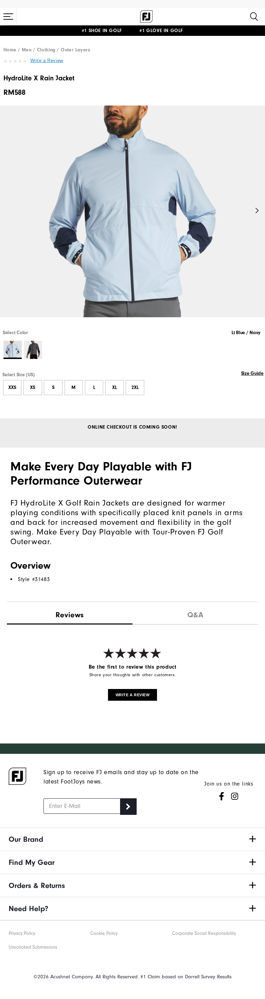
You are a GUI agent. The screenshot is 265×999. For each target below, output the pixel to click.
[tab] (69, 613)
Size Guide (252, 373)
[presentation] (195, 613)
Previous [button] (8, 211)
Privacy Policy (22, 933)
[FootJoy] (146, 16)
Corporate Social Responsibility (204, 933)
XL (114, 387)
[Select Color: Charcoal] (33, 350)
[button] (8, 16)
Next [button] (257, 211)
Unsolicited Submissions (33, 947)
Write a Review (46, 60)
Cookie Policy (104, 933)
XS (32, 387)
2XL (135, 387)
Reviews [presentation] (70, 614)
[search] (254, 16)
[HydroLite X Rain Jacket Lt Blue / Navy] (132, 217)
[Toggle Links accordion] (132, 839)
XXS (12, 387)
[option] (132, 217)
